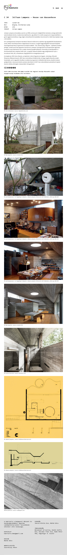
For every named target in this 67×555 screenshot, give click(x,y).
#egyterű (35, 71)
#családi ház (28, 71)
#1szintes (14, 71)
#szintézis (27, 73)
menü (57, 8)
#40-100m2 (21, 71)
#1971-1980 (7, 71)
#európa (41, 71)
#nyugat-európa (8, 73)
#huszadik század (49, 71)
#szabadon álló (18, 73)
